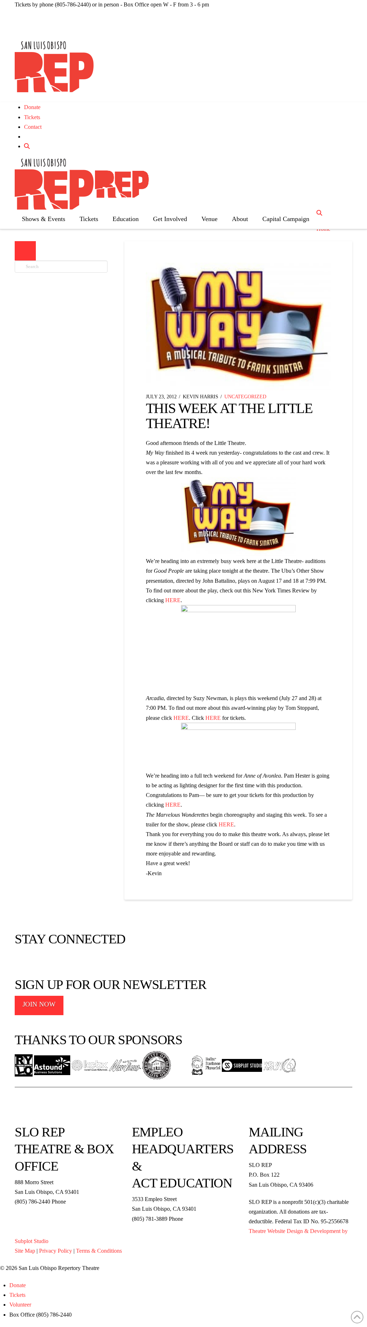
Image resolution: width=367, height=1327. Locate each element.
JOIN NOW (39, 1004)
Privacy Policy (55, 1251)
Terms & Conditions (99, 1251)
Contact (33, 127)
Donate (32, 107)
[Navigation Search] (320, 213)
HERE (173, 600)
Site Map (25, 1251)
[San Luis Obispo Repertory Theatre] (54, 66)
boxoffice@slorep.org (39, 1211)
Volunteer (20, 1305)
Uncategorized (245, 396)
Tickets (32, 117)
